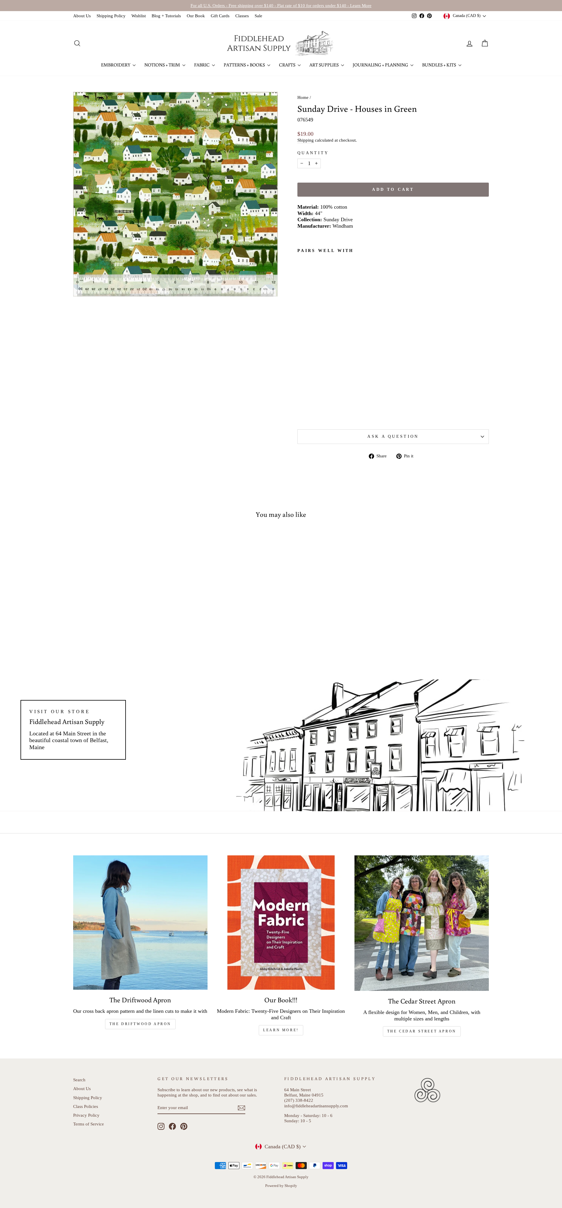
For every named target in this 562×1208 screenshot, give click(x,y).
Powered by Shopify (281, 1186)
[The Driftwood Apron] (140, 922)
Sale (258, 15)
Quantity (313, 152)
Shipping (305, 140)
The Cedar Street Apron (421, 1031)
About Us (82, 15)
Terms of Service (88, 1123)
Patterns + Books (245, 65)
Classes (242, 15)
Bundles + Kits (439, 65)
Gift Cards (220, 15)
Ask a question (393, 436)
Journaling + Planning (381, 65)
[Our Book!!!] (281, 922)
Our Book (196, 15)
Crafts (287, 65)
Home (303, 97)
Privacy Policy (86, 1115)
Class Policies (85, 1106)
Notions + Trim (162, 65)
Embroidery (116, 65)
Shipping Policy (111, 15)
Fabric (202, 65)
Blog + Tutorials (166, 15)
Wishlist (138, 15)
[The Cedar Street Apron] (421, 923)
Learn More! (281, 1030)
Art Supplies (324, 65)
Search (79, 1079)
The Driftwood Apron (140, 1024)
